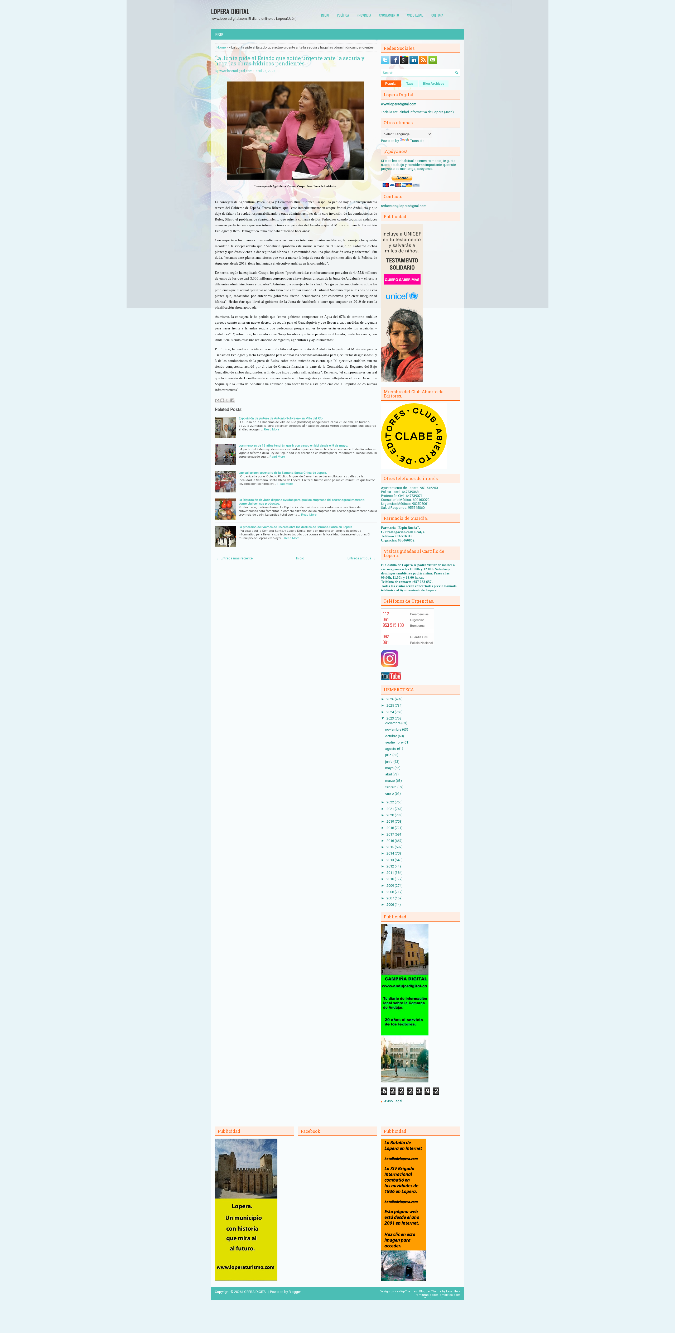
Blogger (295, 1292)
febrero (391, 787)
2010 (391, 879)
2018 (391, 828)
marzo (390, 781)
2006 (391, 905)
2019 (391, 821)
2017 (391, 834)
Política (343, 15)
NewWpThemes (405, 1291)
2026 (391, 699)
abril (389, 774)
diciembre (393, 723)
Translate (417, 141)
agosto (391, 749)
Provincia (364, 15)
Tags (409, 83)
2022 (391, 802)
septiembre (394, 742)
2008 (391, 892)
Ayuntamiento (389, 15)
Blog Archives (433, 83)
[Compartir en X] (227, 400)
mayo (389, 768)
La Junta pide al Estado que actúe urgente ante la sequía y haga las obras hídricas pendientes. (290, 60)
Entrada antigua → (361, 558)
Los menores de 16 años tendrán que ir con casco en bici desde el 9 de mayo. (293, 445)
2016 (391, 841)
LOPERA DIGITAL (230, 11)
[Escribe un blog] (222, 400)
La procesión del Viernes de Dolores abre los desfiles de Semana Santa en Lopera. (296, 527)
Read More (271, 429)
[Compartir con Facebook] (232, 400)
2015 (391, 847)
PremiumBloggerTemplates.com (436, 1295)
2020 (391, 815)
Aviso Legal (393, 1101)
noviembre (393, 729)
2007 (391, 898)
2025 (391, 705)
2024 (391, 712)
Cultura (437, 15)
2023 (391, 718)
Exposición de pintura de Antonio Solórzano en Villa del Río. (281, 418)
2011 (391, 873)
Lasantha (452, 1291)
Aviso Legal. (415, 15)
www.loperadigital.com (235, 71)
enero (390, 793)
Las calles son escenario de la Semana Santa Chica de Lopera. (283, 472)
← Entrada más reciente (234, 558)
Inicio (325, 15)
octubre (391, 736)
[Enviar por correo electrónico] (217, 400)
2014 (391, 853)
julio (388, 755)
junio (389, 762)
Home (221, 47)
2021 (391, 809)
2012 (391, 866)
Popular (391, 83)
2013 (391, 860)
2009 (391, 886)
